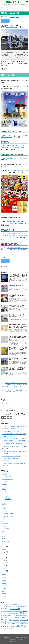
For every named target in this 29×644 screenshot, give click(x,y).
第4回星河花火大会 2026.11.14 (10, 431)
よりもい (11, 606)
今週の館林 (5, 266)
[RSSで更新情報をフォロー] (11, 417)
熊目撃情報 (8, 499)
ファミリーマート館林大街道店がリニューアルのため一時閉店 (16, 390)
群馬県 (7, 624)
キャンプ (4, 484)
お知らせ (4, 481)
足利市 (23, 624)
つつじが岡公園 (12, 604)
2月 (4, 568)
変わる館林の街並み (7, 514)
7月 (4, 554)
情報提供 (17, 637)
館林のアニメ (6, 541)
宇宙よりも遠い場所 (7, 516)
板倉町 (17, 620)
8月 (4, 552)
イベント (12, 17)
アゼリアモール (5, 609)
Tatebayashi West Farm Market (15, 158)
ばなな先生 (19, 604)
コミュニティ (6, 491)
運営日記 (4, 533)
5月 (4, 560)
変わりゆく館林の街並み (16, 615)
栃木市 (21, 620)
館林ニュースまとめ (11, 626)
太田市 (2, 617)
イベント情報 (8, 476)
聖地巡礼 (14, 623)
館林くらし (13, 1)
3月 (4, 565)
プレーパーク (19, 611)
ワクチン (4, 613)
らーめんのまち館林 (21, 606)
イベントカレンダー (7, 479)
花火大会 (18, 623)
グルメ (4, 486)
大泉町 (25, 615)
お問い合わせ (24, 637)
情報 (3, 518)
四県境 (4, 508)
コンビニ (9, 611)
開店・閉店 (5, 538)
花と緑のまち (6, 528)
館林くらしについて (9, 637)
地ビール (4, 511)
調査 (3, 531)
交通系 (4, 504)
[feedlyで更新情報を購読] (8, 417)
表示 (6, 69)
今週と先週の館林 (10, 613)
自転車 (4, 526)
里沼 (4, 626)
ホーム (2, 637)
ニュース (4, 496)
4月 (4, 562)
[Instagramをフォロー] (5, 417)
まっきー (24, 604)
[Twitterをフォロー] (2, 417)
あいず (2, 604)
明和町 (10, 620)
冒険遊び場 (6, 615)
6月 (4, 557)
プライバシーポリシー (12, 639)
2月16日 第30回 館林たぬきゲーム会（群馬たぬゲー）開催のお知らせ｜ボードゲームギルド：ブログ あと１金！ (14, 235)
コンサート (5, 611)
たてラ (6, 605)
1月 (4, 571)
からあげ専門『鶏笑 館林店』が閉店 (12, 443)
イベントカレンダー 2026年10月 (11, 456)
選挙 (3, 536)
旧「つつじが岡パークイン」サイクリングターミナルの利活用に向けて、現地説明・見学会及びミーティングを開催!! (14, 384)
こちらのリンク (11, 27)
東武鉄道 (14, 620)
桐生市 (24, 620)
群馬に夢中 (5, 523)
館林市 (20, 626)
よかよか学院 (4, 606)
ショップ (4, 494)
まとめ (17, 17)
